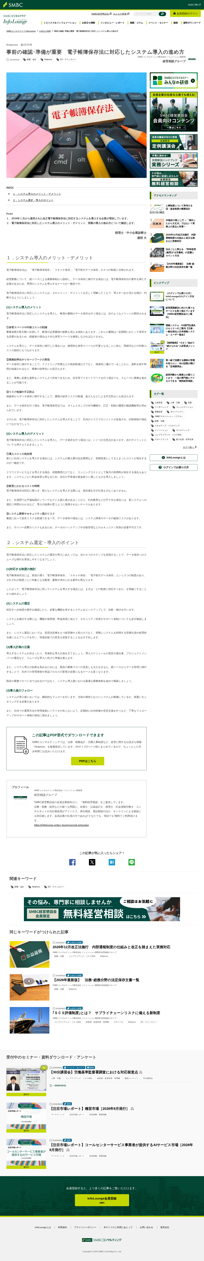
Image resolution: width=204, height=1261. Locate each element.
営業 (190, 403)
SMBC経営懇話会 (100, 14)
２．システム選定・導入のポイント (33, 200)
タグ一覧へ (189, 447)
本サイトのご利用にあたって (118, 1227)
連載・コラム (136, 22)
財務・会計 (19, 887)
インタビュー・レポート (112, 22)
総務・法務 (159, 421)
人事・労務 (175, 403)
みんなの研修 (120, 14)
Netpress (36, 887)
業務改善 (158, 412)
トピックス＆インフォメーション (60, 22)
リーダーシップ (161, 407)
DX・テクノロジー (56, 887)
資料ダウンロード (192, 22)
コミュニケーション (184, 407)
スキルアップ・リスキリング (167, 426)
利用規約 (62, 1227)
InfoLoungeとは (176, 457)
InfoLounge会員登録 (102, 1200)
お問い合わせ (146, 1227)
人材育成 (158, 403)
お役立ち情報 (88, 22)
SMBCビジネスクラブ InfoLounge (21, 31)
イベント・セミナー (158, 22)
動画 (176, 22)
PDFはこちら (87, 761)
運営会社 (164, 1227)
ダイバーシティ (177, 412)
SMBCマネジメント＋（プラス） (169, 416)
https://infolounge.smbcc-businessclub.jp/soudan (61, 825)
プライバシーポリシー (85, 1227)
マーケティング (182, 430)
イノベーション (161, 430)
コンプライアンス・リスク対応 (168, 435)
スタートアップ (161, 439)
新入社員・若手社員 (184, 439)
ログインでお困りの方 (176, 467)
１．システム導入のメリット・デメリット (37, 194)
